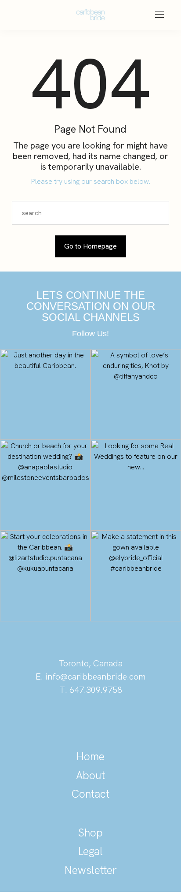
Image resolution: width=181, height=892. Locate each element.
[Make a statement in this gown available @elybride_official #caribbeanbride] (135, 576)
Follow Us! (90, 333)
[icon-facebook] (120, 720)
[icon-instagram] (90, 720)
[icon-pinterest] (60, 720)
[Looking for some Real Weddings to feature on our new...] (135, 485)
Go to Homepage (90, 246)
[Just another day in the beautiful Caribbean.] (45, 394)
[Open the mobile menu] (159, 15)
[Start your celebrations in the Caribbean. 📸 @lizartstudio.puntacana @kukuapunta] (45, 576)
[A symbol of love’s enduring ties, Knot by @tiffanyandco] (135, 394)
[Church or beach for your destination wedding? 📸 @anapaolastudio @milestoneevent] (45, 485)
